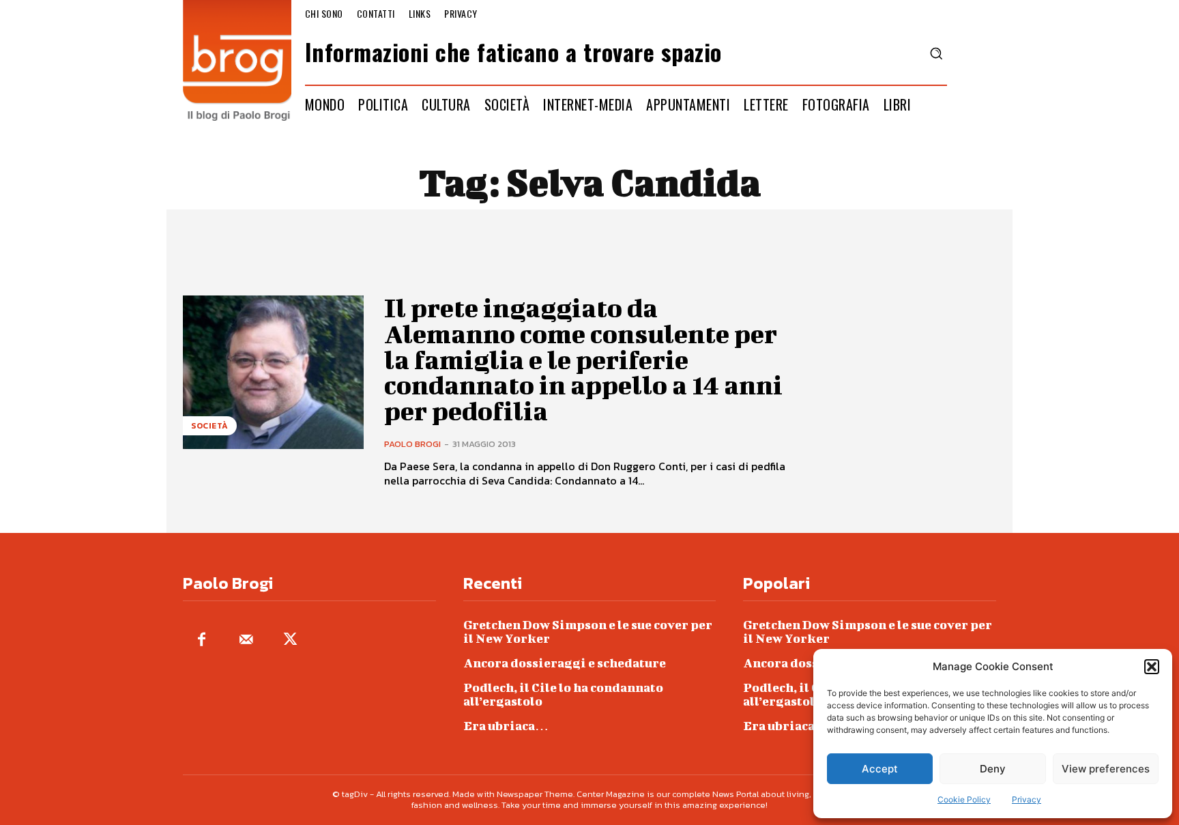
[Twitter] (290, 640)
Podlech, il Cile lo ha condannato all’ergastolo (563, 694)
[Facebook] (201, 640)
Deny (993, 768)
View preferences (1106, 768)
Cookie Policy (964, 799)
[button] (1152, 667)
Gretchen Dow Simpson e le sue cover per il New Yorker (587, 632)
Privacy (1026, 799)
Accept (880, 768)
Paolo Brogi (412, 443)
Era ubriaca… (506, 726)
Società (210, 426)
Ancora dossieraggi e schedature (564, 663)
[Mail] (246, 640)
